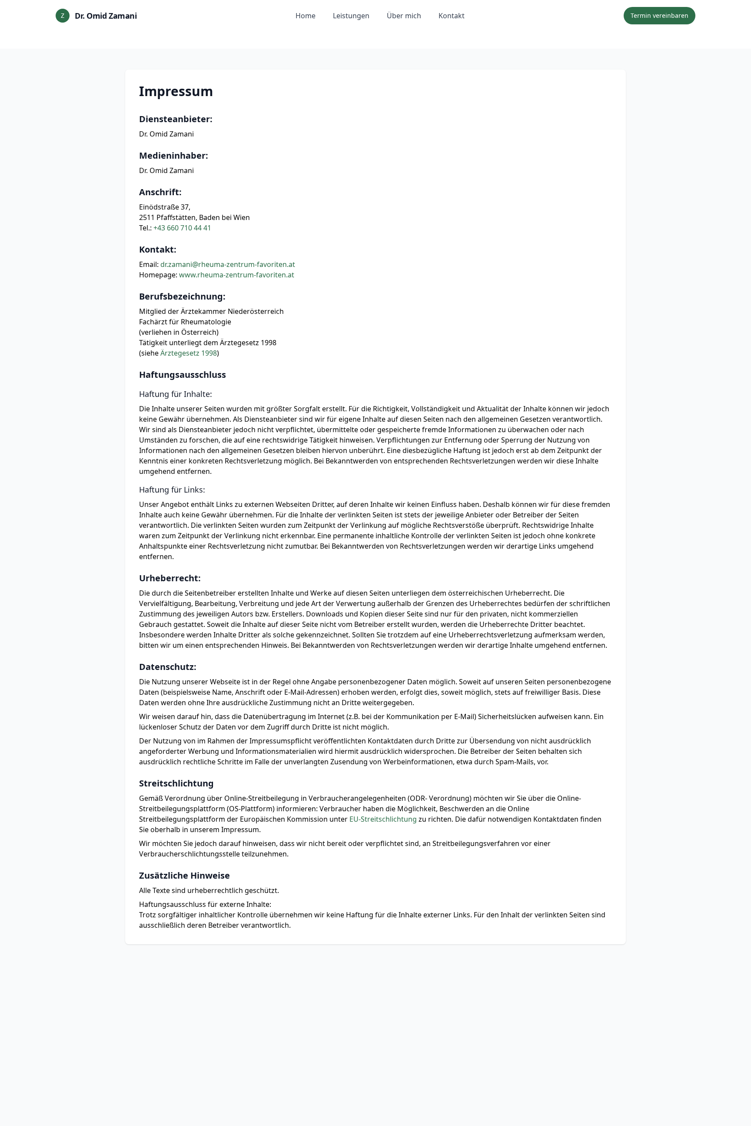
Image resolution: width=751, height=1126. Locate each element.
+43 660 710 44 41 (182, 228)
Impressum (176, 91)
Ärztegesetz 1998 (188, 353)
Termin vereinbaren (659, 15)
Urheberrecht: (170, 578)
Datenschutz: (167, 667)
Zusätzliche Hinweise (184, 875)
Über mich (404, 15)
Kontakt (452, 15)
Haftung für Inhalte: (175, 394)
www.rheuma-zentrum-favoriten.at (236, 275)
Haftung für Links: (172, 489)
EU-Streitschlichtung (383, 819)
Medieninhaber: (173, 155)
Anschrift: (160, 192)
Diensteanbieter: (176, 119)
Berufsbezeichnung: (182, 296)
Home (306, 15)
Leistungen (351, 15)
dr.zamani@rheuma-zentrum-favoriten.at (227, 264)
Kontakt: (157, 249)
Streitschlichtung (176, 783)
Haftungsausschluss (182, 374)
